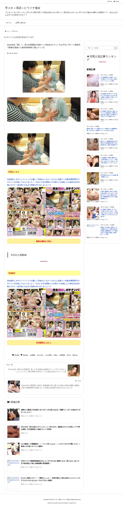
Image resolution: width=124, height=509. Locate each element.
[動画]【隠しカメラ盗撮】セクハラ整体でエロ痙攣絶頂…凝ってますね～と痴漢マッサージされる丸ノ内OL (102, 129)
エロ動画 (32, 355)
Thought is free (72, 503)
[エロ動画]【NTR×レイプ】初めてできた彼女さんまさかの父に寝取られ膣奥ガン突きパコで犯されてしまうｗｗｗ (109, 96)
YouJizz (16, 31)
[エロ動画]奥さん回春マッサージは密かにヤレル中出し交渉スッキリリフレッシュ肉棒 (109, 79)
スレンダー (40, 355)
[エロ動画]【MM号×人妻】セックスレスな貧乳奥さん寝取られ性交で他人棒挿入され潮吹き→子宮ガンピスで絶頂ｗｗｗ (109, 113)
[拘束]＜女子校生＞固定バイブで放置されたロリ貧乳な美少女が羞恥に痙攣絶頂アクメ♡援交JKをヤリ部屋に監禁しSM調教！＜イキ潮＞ (109, 231)
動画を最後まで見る (43, 241)
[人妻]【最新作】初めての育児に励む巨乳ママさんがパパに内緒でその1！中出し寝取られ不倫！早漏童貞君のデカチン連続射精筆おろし (109, 195)
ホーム (8, 31)
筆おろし (75, 355)
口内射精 (62, 355)
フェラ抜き (48, 355)
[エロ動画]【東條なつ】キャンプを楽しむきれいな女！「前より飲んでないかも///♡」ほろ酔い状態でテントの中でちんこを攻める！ (109, 213)
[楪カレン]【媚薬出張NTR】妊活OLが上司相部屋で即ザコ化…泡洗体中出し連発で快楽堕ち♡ (109, 143)
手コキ (69, 355)
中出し (56, 355)
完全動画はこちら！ (43, 342)
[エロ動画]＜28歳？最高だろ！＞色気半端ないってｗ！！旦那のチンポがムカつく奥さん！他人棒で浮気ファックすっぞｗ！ (109, 160)
